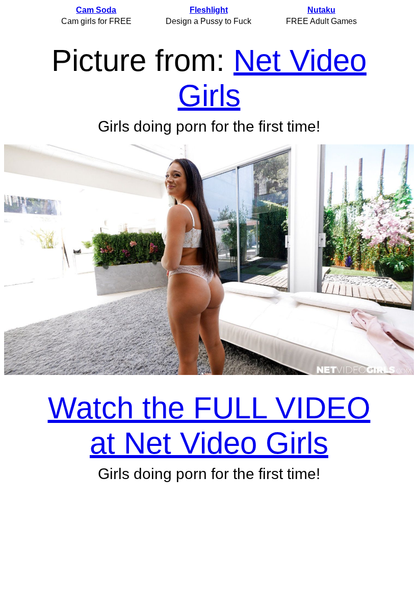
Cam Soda (96, 10)
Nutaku (321, 10)
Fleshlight (209, 10)
